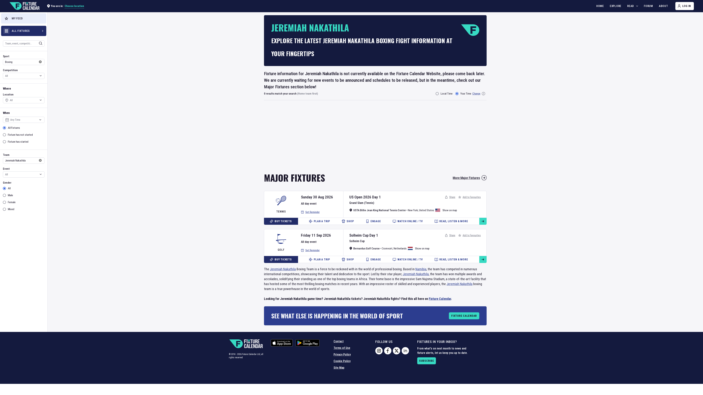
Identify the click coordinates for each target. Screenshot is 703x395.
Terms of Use (342, 348)
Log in (686, 6)
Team (6, 155)
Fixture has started (18, 141)
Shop (350, 221)
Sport (6, 56)
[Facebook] (387, 350)
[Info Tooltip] (483, 94)
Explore (615, 6)
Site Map (339, 367)
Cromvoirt (387, 248)
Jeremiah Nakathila (283, 269)
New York (413, 210)
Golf (281, 249)
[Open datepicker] (40, 119)
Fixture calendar (464, 315)
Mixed (11, 209)
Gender (7, 182)
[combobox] (19, 43)
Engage (376, 221)
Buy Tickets (283, 221)
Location (8, 94)
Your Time (465, 93)
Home (600, 6)
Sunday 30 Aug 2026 (317, 197)
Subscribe (426, 360)
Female (12, 202)
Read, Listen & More (453, 221)
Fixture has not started (20, 134)
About (663, 6)
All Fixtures (14, 127)
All (9, 188)
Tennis (281, 211)
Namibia (420, 269)
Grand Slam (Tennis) (361, 203)
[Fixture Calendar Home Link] (24, 6)
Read (630, 6)
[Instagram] (379, 350)
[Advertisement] (375, 139)
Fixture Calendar (440, 299)
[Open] (41, 43)
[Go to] (483, 221)
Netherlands (400, 248)
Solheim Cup (359, 235)
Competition (10, 70)
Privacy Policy (342, 354)
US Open (355, 197)
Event (6, 168)
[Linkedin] (405, 350)
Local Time (447, 93)
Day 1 (376, 197)
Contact (339, 341)
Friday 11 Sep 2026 (316, 235)
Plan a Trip (322, 221)
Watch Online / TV (410, 221)
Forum (648, 6)
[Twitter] (396, 350)
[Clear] (38, 43)
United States (426, 210)
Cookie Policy (342, 361)
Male (10, 195)
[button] (23, 18)
